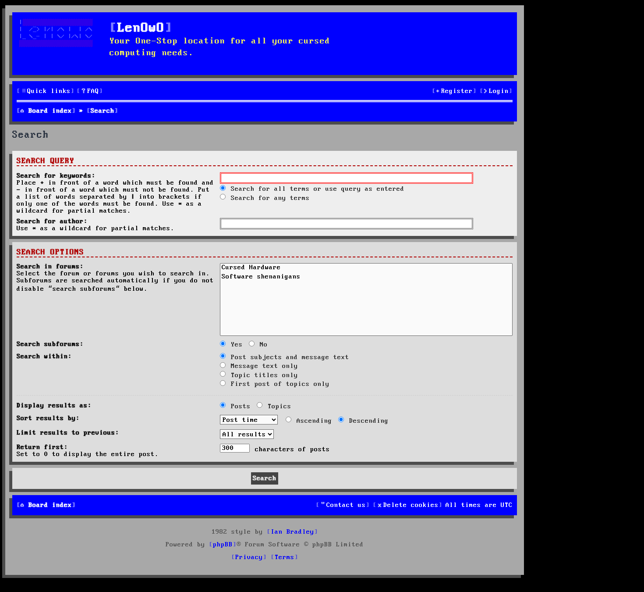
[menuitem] (90, 91)
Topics (277, 406)
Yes (235, 344)
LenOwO (141, 28)
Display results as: (54, 405)
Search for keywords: (56, 175)
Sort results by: (48, 418)
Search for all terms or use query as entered (315, 189)
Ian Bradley (292, 531)
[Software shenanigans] (366, 277)
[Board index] (62, 42)
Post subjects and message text (288, 357)
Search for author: (52, 221)
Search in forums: (50, 266)
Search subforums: (50, 344)
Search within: (44, 356)
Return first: (42, 447)
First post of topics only (278, 384)
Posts (239, 406)
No (262, 344)
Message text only (262, 366)
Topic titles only (262, 375)
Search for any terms (268, 198)
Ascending (312, 420)
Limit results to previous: (68, 432)
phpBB (223, 544)
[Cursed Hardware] (366, 268)
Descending (367, 420)
